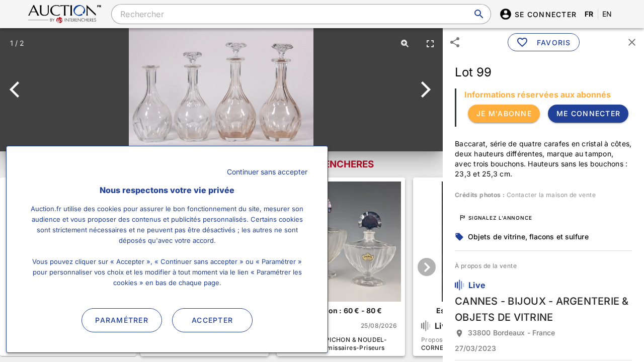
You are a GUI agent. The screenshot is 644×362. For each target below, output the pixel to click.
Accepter (212, 320)
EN (607, 14)
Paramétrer (121, 320)
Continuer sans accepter (267, 171)
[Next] (424, 89)
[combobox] (301, 14)
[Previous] (19, 89)
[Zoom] (405, 43)
